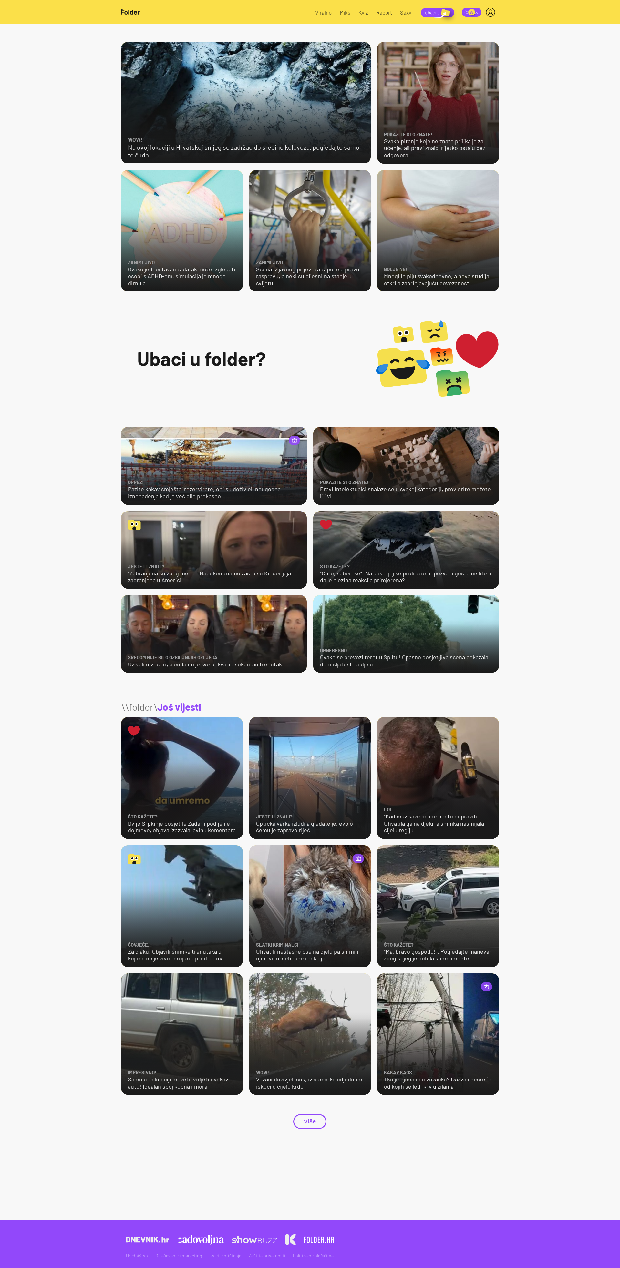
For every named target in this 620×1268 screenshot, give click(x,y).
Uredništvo (137, 1255)
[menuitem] (492, 12)
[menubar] (492, 12)
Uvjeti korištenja (225, 1255)
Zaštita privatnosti (267, 1255)
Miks (345, 12)
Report (384, 12)
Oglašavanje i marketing (178, 1255)
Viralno (323, 12)
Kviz (363, 12)
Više (310, 1121)
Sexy (405, 12)
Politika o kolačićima (313, 1255)
